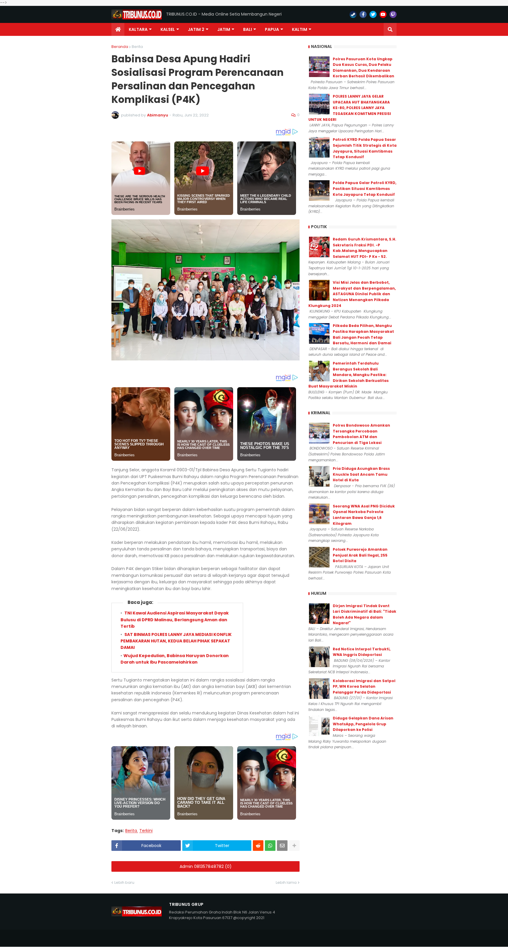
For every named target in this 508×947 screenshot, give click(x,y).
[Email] (282, 845)
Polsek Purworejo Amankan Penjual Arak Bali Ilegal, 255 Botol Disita (360, 555)
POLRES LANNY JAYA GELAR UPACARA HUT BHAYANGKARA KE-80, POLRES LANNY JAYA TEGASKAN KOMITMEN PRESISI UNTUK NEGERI (349, 108)
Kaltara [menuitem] (138, 29)
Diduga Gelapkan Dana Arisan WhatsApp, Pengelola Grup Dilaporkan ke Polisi (363, 724)
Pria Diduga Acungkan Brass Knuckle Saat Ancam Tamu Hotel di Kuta (361, 474)
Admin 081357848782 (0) (206, 866)
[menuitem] (117, 29)
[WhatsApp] (270, 845)
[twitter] (373, 14)
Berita (137, 46)
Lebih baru (124, 882)
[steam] (353, 14)
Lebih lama (286, 882)
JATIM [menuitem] (223, 29)
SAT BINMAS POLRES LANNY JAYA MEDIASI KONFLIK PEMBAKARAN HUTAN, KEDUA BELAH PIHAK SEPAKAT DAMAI (176, 641)
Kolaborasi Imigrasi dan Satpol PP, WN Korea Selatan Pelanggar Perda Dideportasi (364, 686)
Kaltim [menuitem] (299, 29)
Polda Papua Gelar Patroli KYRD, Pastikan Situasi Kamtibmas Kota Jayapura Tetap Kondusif (364, 188)
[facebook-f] (363, 14)
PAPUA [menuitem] (272, 29)
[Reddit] (258, 845)
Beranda (119, 46)
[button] (390, 29)
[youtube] (383, 14)
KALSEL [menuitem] (168, 29)
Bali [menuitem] (247, 29)
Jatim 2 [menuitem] (196, 29)
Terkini (146, 831)
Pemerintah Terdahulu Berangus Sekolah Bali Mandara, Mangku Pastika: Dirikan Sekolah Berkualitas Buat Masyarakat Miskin (348, 375)
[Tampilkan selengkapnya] (294, 845)
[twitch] (393, 14)
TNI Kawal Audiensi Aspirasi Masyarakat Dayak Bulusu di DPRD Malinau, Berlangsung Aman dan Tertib (175, 619)
